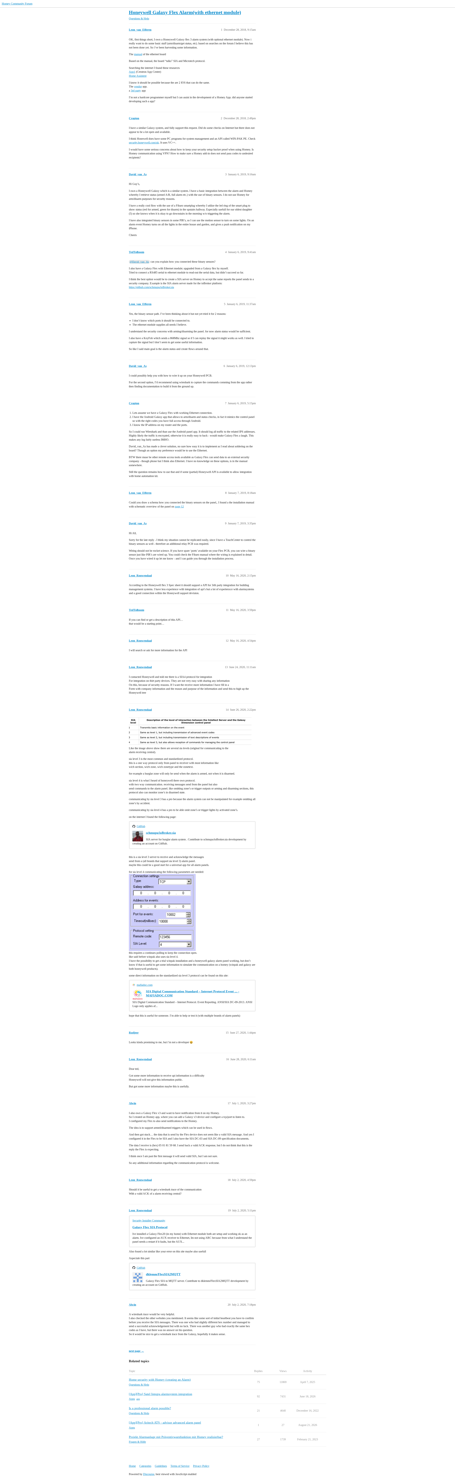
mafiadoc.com (144, 984)
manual (138, 54)
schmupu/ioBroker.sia (161, 833)
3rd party (136, 90)
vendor (138, 86)
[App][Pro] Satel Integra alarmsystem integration (160, 1394)
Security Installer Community (148, 1220)
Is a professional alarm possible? (150, 1408)
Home (132, 1465)
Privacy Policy (201, 1465)
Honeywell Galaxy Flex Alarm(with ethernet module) (185, 12)
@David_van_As (139, 261)
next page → (136, 1350)
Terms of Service (179, 1465)
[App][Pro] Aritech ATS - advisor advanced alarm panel (165, 1422)
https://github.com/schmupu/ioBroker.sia (151, 287)
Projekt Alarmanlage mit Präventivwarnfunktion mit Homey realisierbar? (176, 1437)
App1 (132, 71)
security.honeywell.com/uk (144, 142)
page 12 (179, 506)
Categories (145, 1465)
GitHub (141, 826)
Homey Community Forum (17, 3)
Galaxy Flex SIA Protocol (149, 1227)
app (138, 1399)
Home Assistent (137, 75)
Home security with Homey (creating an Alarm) (160, 1379)
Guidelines (161, 1465)
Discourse (148, 1474)
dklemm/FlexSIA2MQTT (163, 1274)
